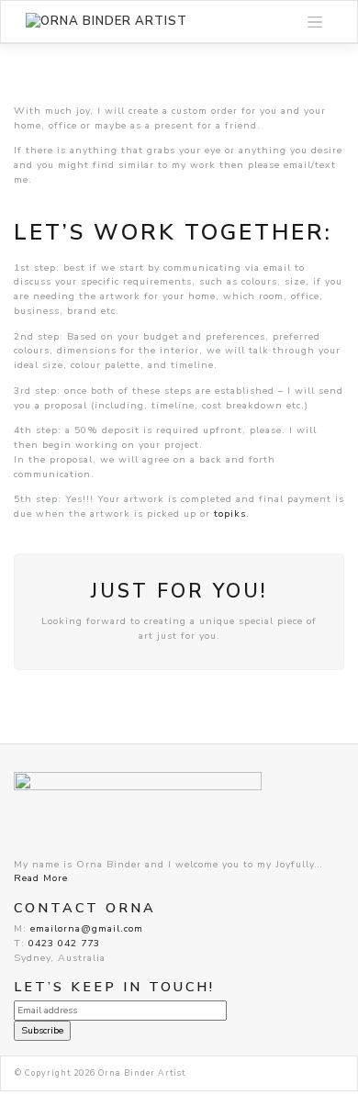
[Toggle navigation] (314, 22)
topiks (230, 513)
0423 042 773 (64, 943)
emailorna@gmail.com (86, 928)
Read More (41, 878)
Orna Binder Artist (141, 1072)
